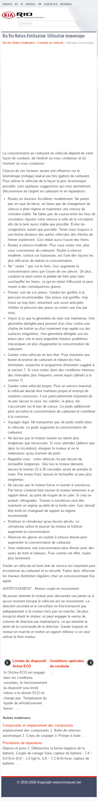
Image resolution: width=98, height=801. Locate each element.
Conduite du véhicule (50, 42)
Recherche (66, 4)
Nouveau (30, 4)
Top (40, 4)
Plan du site (50, 4)
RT (22, 4)
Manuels (7, 4)
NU (16, 4)
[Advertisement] (49, 99)
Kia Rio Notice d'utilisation (19, 42)
